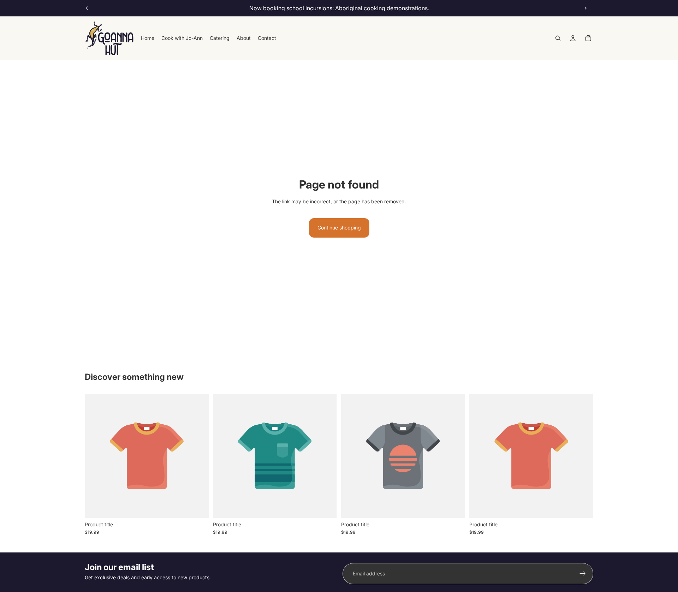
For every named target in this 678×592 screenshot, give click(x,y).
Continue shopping (339, 228)
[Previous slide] (87, 8)
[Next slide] (585, 8)
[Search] (558, 38)
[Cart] (588, 38)
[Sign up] (582, 573)
